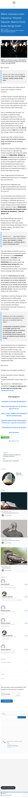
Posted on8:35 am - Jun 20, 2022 (8, 611)
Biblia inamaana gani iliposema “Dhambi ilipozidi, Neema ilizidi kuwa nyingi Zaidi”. (13, 61)
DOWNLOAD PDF (14, 441)
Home (2, 29)
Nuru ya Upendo (8, 515)
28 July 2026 (5, 539)
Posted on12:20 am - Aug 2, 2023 (9, 598)
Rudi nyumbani (14, 432)
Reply (26, 584)
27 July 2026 (5, 566)
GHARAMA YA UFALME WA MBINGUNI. (14, 401)
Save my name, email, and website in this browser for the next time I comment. (13, 688)
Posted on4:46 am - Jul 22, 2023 (7, 585)
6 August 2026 (5, 511)
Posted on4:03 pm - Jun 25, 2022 (9, 637)
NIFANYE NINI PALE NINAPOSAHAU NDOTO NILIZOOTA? (11, 540)
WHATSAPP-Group (8, 390)
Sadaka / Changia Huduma (8, 787)
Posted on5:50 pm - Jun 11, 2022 (8, 650)
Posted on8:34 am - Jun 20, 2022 (8, 624)
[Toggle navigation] (14, 7)
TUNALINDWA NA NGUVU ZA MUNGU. (14, 427)
